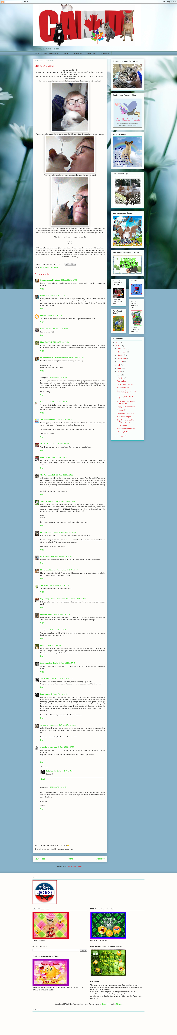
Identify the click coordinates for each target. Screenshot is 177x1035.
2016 (117, 346)
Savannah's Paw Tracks (49, 663)
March (120, 378)
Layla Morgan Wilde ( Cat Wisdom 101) (54, 599)
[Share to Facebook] (72, 264)
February (121, 436)
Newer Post (40, 859)
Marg (42, 645)
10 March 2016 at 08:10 (59, 457)
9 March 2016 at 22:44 (60, 329)
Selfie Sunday (122, 425)
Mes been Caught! (124, 417)
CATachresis (44, 402)
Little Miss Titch (46, 342)
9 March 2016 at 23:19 (61, 342)
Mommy (46, 267)
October (121, 355)
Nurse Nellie (54, 267)
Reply (42, 289)
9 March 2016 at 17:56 (57, 295)
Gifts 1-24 (66, 53)
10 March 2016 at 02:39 (58, 402)
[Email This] (66, 264)
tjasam (104, 1004)
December (122, 348)
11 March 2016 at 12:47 (59, 694)
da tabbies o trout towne (49, 532)
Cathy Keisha (45, 457)
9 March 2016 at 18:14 (54, 315)
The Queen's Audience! (126, 428)
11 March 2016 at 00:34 (58, 630)
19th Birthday (104, 53)
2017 (117, 342)
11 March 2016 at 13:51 (67, 725)
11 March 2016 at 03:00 (53, 645)
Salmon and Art (123, 387)
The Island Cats (46, 585)
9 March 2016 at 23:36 (76, 358)
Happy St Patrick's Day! (126, 407)
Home (37, 53)
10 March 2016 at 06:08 (61, 444)
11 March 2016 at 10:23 (65, 679)
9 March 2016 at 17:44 (69, 280)
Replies (45, 767)
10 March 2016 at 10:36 (63, 556)
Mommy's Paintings (51, 53)
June (120, 368)
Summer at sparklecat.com (50, 280)
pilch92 (43, 315)
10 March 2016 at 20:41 (62, 614)
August (120, 362)
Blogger (118, 1004)
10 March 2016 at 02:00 (58, 377)
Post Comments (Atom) (74, 866)
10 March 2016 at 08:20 (64, 475)
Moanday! (121, 410)
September (122, 358)
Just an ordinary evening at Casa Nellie (126, 392)
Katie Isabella (45, 694)
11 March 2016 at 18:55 (65, 771)
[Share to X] (70, 264)
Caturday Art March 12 (125, 413)
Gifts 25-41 (78, 53)
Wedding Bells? (123, 432)
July (119, 365)
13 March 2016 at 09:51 (58, 787)
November (122, 352)
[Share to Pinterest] (75, 264)
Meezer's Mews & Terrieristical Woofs (54, 358)
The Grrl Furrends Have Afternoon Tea (126, 421)
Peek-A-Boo (121, 381)
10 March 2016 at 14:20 (61, 585)
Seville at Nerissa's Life (49, 501)
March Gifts (91, 53)
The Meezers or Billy (48, 475)
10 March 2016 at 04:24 (64, 419)
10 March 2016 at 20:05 (78, 599)
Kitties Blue (44, 295)
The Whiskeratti (46, 444)
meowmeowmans (46, 614)
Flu (41, 267)
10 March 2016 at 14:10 (70, 570)
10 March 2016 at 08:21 (66, 501)
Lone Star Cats (45, 329)
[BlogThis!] (68, 264)
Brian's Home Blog (47, 556)
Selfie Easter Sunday (125, 384)
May (119, 371)
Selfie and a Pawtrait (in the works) (126, 402)
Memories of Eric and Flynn (50, 570)
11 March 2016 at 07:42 (67, 663)
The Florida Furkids (47, 419)
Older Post (100, 859)
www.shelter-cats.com (48, 747)
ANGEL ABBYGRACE (48, 679)
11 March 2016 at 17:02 (65, 747)
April (119, 375)
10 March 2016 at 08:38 (67, 532)
